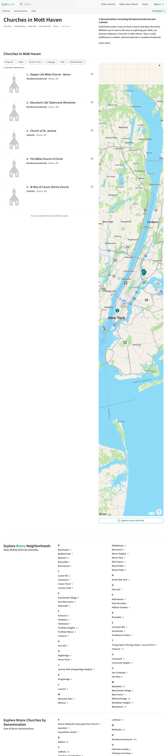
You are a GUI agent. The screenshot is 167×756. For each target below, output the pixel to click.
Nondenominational (122, 739)
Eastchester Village (67, 597)
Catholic (62, 751)
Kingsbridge (64, 679)
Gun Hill (62, 645)
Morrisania (117, 549)
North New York (119, 579)
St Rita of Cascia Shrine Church (50, 196)
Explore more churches (132, 520)
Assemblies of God (67, 732)
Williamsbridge (119, 698)
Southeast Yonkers (121, 635)
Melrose (62, 703)
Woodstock (117, 706)
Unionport (117, 658)
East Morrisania (65, 601)
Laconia (62, 689)
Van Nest (116, 676)
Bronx (21, 546)
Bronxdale (63, 562)
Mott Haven (117, 561)
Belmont (62, 558)
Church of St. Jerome (50, 139)
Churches (6, 11)
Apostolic (62, 728)
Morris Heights (119, 553)
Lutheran (116, 719)
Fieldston (62, 619)
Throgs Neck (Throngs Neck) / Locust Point (133, 645)
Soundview (117, 631)
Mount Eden (118, 566)
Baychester (63, 549)
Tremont (116, 649)
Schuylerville (118, 627)
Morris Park (117, 557)
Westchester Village (121, 690)
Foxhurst (62, 636)
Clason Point (64, 584)
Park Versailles (119, 603)
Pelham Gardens (120, 607)
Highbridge (63, 655)
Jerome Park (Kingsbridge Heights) (75, 669)
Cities (33, 11)
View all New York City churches (21, 550)
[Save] (92, 74)
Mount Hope (118, 570)
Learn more (104, 43)
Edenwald (63, 606)
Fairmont (62, 615)
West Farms (117, 694)
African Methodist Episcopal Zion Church (78, 724)
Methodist (117, 729)
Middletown (118, 545)
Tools (145, 4)
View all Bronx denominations (19, 728)
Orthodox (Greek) (120, 749)
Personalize (158, 11)
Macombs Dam (65, 698)
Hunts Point (64, 659)
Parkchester (117, 599)
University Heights (121, 663)
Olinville (116, 589)
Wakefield (117, 686)
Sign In (157, 4)
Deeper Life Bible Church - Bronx (50, 83)
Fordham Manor (66, 632)
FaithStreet (8, 4)
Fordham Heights (66, 627)
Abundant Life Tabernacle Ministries (50, 111)
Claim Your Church (128, 4)
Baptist (61, 742)
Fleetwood (63, 623)
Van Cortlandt (118, 672)
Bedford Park (64, 553)
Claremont (63, 580)
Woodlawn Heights (121, 702)
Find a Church (108, 4)
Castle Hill (63, 575)
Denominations (20, 11)
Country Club (64, 588)
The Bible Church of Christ (50, 168)
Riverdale (116, 617)
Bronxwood (63, 566)
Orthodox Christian (121, 753)
